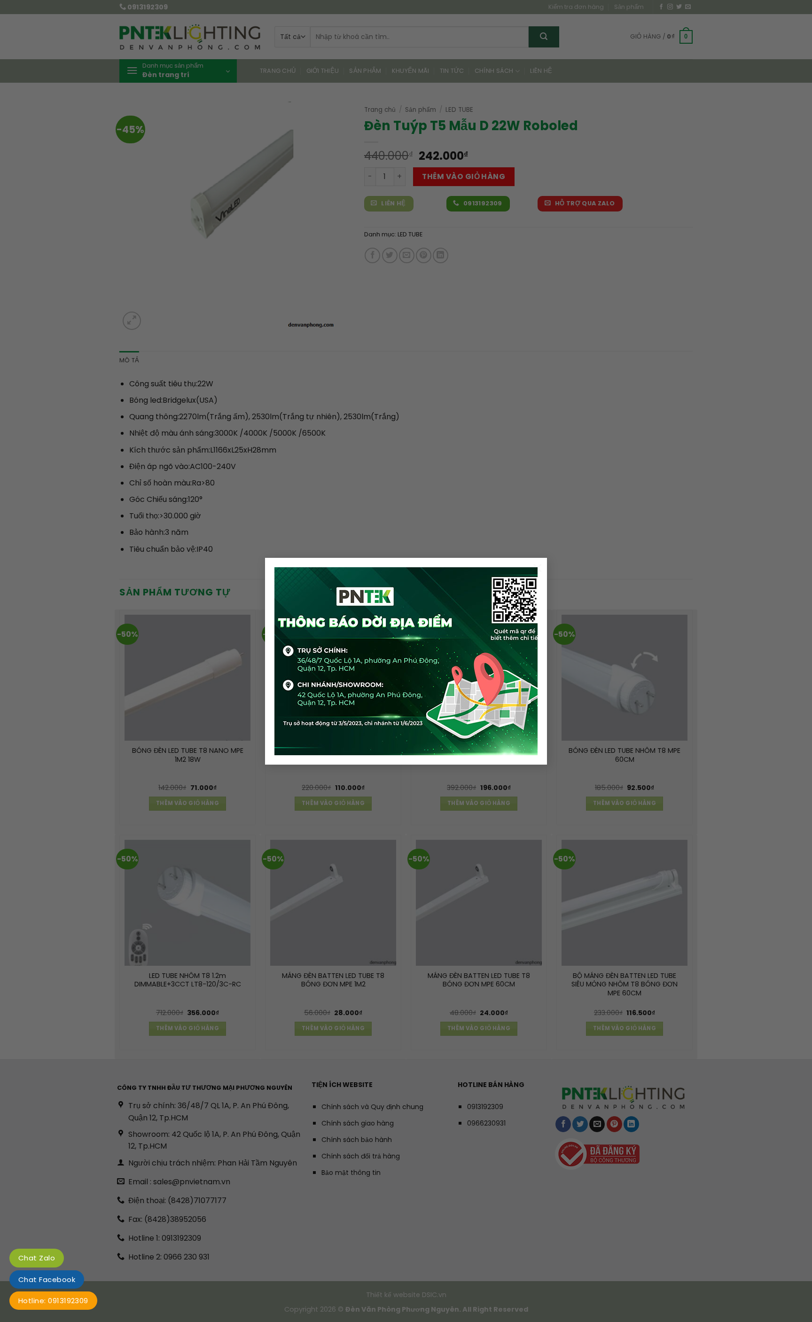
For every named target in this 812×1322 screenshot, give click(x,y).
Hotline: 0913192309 (53, 1301)
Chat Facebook (46, 1279)
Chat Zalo (36, 1258)
